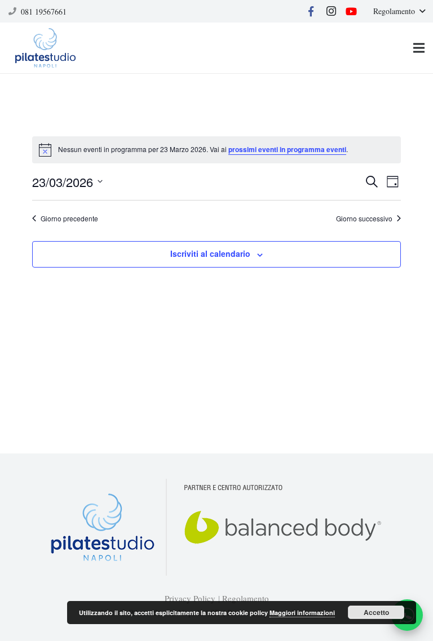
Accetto (376, 612)
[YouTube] (351, 11)
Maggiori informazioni (302, 612)
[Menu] (419, 48)
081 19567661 (44, 11)
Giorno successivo (364, 218)
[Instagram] (331, 11)
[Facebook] (311, 11)
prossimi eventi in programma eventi (287, 149)
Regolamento (245, 598)
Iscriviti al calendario (210, 253)
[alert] (216, 149)
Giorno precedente (69, 218)
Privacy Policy (190, 598)
